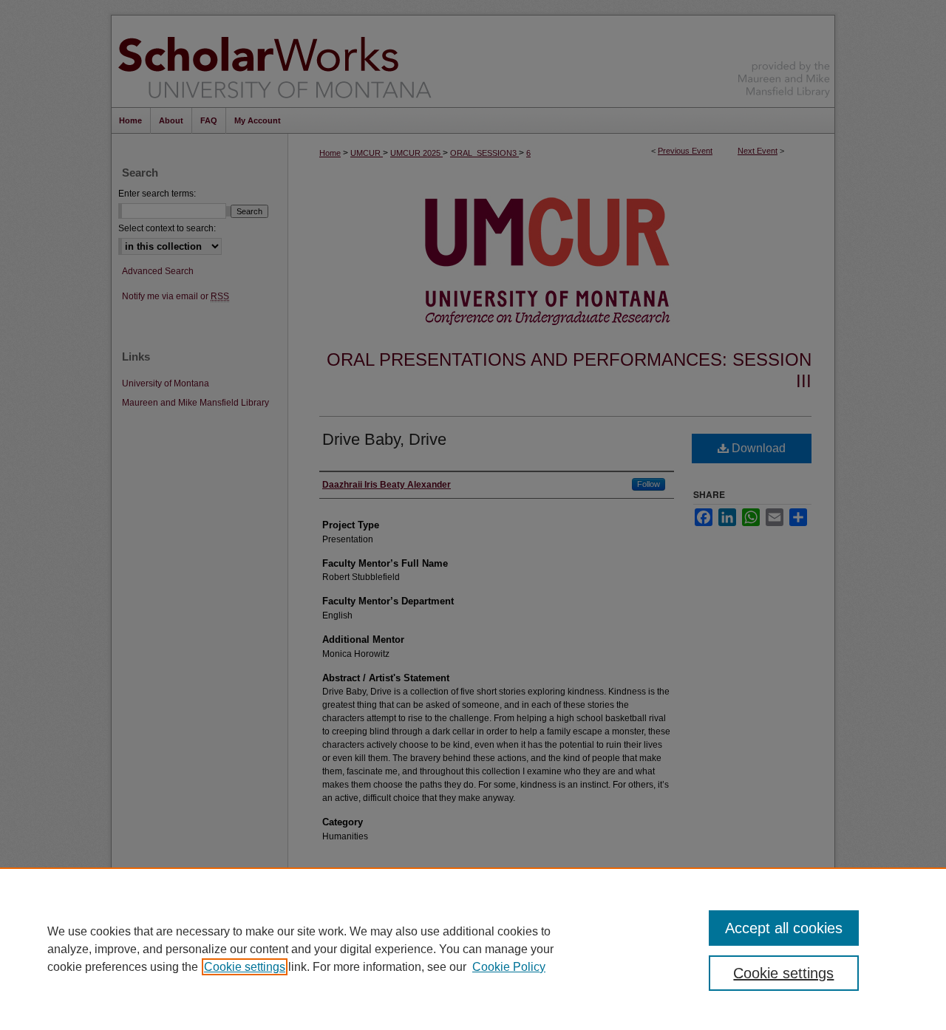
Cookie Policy (508, 967)
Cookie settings (244, 967)
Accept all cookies (784, 928)
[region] (473, 948)
